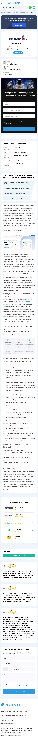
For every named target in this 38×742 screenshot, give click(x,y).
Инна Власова (12, 64)
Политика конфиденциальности (11, 735)
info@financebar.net (7, 723)
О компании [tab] (10, 137)
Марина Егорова (13, 69)
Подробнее (19, 25)
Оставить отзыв (19, 555)
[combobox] (5, 110)
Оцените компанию (9, 653)
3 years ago (7, 74)
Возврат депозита (9, 7)
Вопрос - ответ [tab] (27, 137)
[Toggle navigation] (34, 3)
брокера (21, 228)
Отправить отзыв (19, 691)
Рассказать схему (19, 128)
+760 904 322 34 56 (7, 720)
